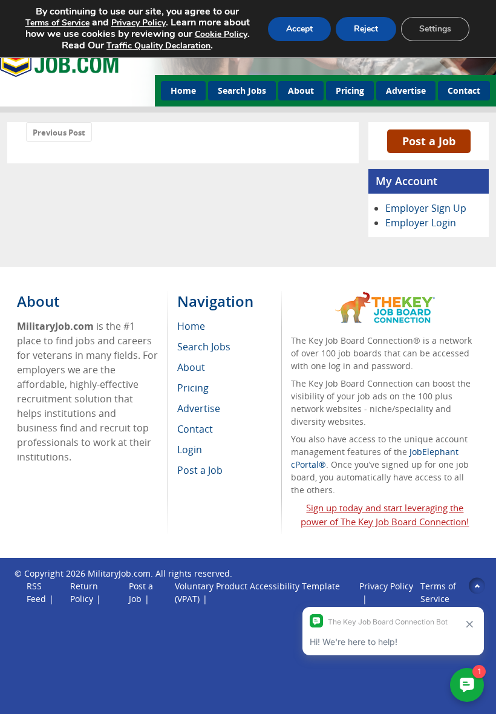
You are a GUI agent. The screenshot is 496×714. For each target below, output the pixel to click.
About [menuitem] (191, 367)
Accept (299, 28)
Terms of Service (57, 22)
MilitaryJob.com (119, 573)
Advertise (406, 90)
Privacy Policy (138, 22)
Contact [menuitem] (195, 429)
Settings (435, 28)
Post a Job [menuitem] (200, 470)
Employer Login (420, 222)
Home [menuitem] (191, 326)
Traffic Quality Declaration (158, 45)
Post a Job (428, 141)
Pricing (350, 90)
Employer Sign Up (425, 208)
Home (183, 90)
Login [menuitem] (189, 449)
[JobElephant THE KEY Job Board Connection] (385, 297)
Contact (464, 90)
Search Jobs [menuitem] (203, 346)
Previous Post (59, 132)
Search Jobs (242, 90)
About (301, 90)
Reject (366, 28)
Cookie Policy (221, 34)
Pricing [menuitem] (193, 388)
